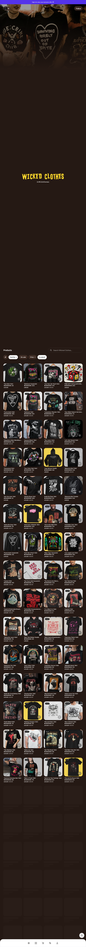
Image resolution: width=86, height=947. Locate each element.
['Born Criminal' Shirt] (73, 710)
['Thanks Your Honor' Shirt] (73, 907)
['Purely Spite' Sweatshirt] (12, 541)
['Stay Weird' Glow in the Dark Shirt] (73, 401)
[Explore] (35, 943)
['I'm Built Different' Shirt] (53, 823)
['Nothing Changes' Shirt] (33, 710)
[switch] (23, 357)
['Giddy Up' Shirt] (33, 739)
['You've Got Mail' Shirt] (53, 513)
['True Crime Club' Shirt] (33, 457)
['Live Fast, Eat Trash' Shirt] (53, 373)
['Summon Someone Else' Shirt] (12, 767)
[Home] (28, 943)
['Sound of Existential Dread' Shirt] (12, 598)
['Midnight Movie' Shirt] (73, 654)
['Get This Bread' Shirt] (53, 739)
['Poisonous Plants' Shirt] (73, 626)
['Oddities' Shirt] (73, 851)
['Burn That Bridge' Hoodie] (33, 626)
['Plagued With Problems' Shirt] (12, 795)
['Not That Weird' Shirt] (12, 936)
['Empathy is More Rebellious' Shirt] (12, 429)
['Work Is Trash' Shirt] (33, 767)
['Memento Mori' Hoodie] (73, 485)
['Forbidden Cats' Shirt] (73, 513)
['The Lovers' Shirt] (53, 429)
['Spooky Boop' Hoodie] (12, 879)
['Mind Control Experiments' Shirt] (53, 626)
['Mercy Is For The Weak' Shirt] (53, 851)
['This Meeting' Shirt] (12, 739)
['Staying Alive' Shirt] (33, 682)
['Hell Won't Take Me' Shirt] (73, 739)
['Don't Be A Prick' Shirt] (33, 541)
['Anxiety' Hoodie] (73, 795)
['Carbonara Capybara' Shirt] (33, 851)
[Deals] (50, 943)
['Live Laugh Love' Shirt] (73, 541)
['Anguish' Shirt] (73, 598)
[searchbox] (65, 350)
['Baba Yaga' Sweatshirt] (53, 541)
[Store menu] (6, 8)
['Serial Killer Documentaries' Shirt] (33, 598)
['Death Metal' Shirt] (12, 710)
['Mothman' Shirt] (33, 401)
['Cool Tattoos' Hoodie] (53, 457)
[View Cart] (43, 943)
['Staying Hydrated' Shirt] (73, 936)
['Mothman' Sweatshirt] (33, 373)
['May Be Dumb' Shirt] (53, 682)
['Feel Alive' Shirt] (12, 373)
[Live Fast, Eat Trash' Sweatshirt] (73, 823)
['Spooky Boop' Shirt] (33, 485)
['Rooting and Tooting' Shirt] (53, 879)
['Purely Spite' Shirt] (12, 401)
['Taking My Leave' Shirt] (12, 626)
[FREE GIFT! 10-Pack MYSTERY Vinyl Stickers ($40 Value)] (73, 373)
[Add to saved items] (19, 379)
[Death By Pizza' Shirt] (53, 485)
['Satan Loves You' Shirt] (73, 682)
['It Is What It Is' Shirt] (53, 598)
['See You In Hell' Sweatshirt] (33, 570)
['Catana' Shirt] (12, 570)
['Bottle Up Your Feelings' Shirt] (53, 767)
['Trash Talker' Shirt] (33, 654)
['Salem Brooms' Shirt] (33, 879)
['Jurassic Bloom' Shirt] (33, 429)
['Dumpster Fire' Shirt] (12, 654)
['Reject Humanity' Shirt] (53, 907)
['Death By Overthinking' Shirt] (12, 682)
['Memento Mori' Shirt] (73, 457)
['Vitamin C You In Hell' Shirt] (53, 936)
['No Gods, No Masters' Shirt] (33, 795)
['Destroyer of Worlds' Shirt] (33, 513)
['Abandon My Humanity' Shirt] (53, 795)
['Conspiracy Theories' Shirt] (53, 401)
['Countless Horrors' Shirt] (53, 654)
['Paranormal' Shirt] (12, 457)
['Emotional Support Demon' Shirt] (73, 879)
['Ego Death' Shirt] (33, 936)
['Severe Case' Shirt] (33, 907)
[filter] (5, 357)
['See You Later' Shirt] (12, 485)
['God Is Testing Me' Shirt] (12, 851)
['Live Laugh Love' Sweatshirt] (33, 823)
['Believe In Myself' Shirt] (12, 907)
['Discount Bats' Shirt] (53, 710)
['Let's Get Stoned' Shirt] (73, 429)
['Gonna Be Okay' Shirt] (12, 513)
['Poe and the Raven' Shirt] (73, 767)
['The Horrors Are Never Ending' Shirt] (53, 570)
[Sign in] (57, 943)
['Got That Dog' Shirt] (73, 570)
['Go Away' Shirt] (12, 823)
